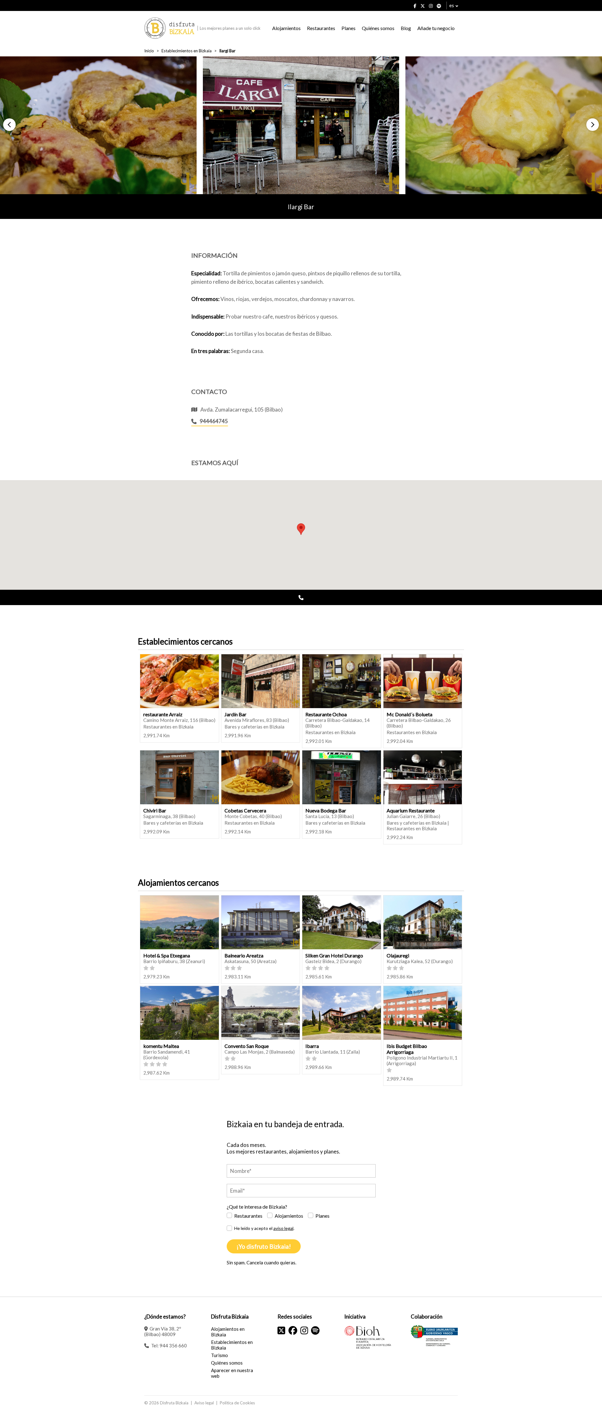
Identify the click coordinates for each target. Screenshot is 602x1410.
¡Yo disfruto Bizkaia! (263, 1246)
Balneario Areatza (243, 955)
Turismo (219, 1355)
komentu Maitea (161, 1046)
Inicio (149, 50)
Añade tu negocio (436, 28)
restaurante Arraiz (162, 714)
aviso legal (283, 1228)
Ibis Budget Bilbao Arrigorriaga (407, 1049)
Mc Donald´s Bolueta (409, 714)
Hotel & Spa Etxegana (166, 955)
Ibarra (312, 1046)
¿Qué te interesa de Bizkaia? (257, 1207)
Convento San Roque (246, 1046)
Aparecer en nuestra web (232, 1373)
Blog (406, 28)
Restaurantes (321, 28)
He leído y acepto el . (264, 1228)
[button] (9, 124)
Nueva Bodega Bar (325, 810)
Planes (348, 28)
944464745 (214, 421)
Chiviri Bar (154, 810)
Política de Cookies (237, 1402)
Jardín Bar (235, 714)
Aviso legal (204, 1402)
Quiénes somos (378, 28)
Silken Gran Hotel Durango (334, 955)
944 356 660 (173, 1345)
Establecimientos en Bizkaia (186, 50)
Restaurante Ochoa (326, 714)
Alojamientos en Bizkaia (228, 1331)
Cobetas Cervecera (245, 810)
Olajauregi (398, 955)
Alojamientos (286, 28)
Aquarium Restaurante (411, 810)
